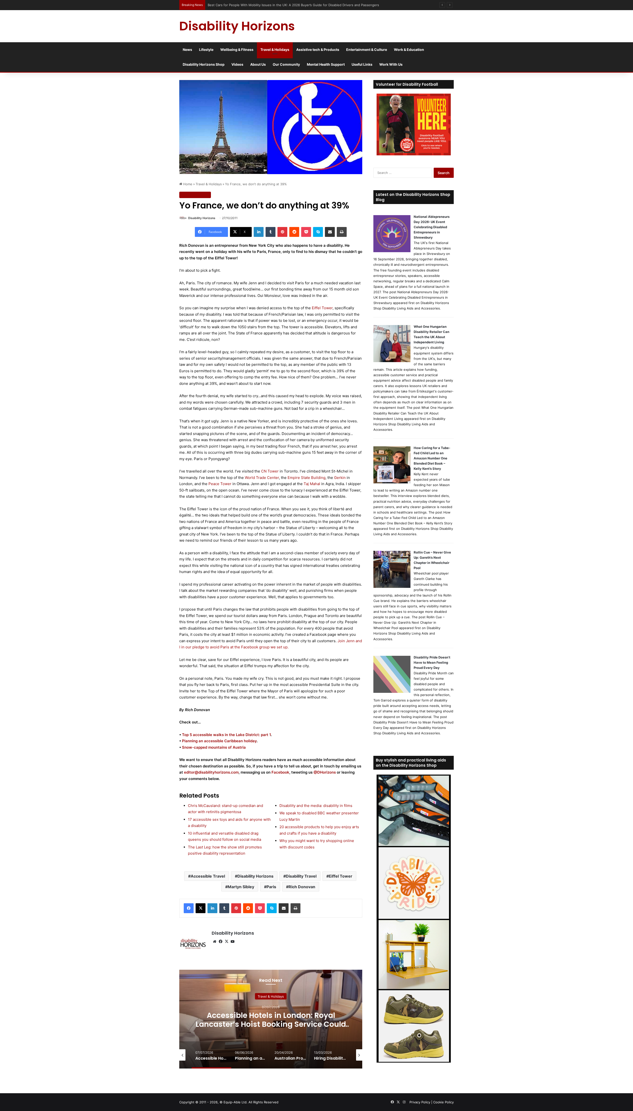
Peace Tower (219, 483)
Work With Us (391, 64)
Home (187, 184)
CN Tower (270, 471)
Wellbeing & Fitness (236, 49)
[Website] (215, 942)
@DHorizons (325, 772)
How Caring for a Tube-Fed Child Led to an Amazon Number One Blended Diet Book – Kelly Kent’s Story (432, 458)
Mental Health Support (326, 64)
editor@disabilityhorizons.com (211, 772)
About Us (258, 64)
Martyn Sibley (241, 886)
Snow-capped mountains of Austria (214, 747)
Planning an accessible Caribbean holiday (219, 741)
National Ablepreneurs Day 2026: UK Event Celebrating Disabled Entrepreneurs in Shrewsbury (432, 227)
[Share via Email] (330, 232)
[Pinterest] (282, 232)
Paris (271, 886)
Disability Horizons (201, 218)
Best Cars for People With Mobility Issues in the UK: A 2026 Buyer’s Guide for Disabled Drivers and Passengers (293, 5)
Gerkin (340, 477)
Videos (237, 64)
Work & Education (409, 49)
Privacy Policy (419, 1102)
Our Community (286, 64)
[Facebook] (189, 908)
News (187, 49)
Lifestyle (206, 49)
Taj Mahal (312, 483)
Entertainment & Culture (366, 49)
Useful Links (362, 64)
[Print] (342, 232)
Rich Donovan (302, 886)
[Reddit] (294, 232)
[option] (270, 1019)
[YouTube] (232, 942)
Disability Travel (301, 876)
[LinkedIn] (259, 232)
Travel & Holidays (274, 49)
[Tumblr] (270, 232)
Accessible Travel (208, 876)
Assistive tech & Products (317, 49)
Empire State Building (306, 477)
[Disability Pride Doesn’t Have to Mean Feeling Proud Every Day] (391, 692)
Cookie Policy (443, 1102)
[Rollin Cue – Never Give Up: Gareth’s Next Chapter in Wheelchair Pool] (391, 587)
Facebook (280, 772)
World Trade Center (262, 477)
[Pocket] (306, 232)
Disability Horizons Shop (204, 64)
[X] (200, 908)
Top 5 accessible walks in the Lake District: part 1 (226, 734)
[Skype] (318, 232)
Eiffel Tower (322, 308)
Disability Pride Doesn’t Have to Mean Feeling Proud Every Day (432, 662)
